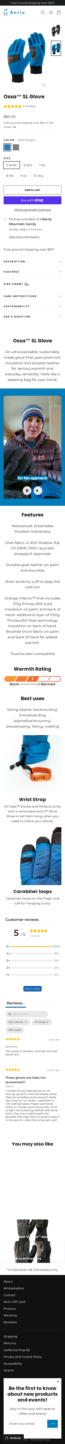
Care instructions (20, 296)
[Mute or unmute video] (38, 490)
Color (20, 140)
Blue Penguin (7, 147)
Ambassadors (14, 1288)
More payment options (32, 210)
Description (14, 261)
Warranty (10, 1315)
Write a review (32, 988)
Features (11, 271)
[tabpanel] (32, 1069)
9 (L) (24, 176)
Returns (10, 1343)
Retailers (10, 1322)
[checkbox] (15, 1030)
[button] (32, 946)
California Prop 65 (17, 1350)
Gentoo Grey (16, 147)
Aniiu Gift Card (14, 1302)
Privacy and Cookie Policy (23, 1356)
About (8, 1281)
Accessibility (13, 1363)
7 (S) (42, 165)
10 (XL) (39, 176)
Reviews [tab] (16, 1003)
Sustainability (17, 306)
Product (10, 1308)
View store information (24, 236)
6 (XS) (28, 165)
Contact (10, 1295)
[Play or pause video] (27, 490)
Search (9, 1370)
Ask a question (17, 316)
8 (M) (10, 176)
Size (7, 158)
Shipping (10, 1336)
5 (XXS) (11, 165)
